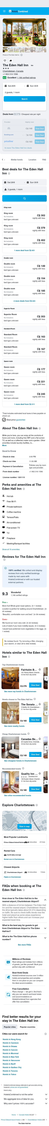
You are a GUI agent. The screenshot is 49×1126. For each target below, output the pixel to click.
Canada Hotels (24, 1115)
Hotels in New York (11, 1057)
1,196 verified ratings (26, 77)
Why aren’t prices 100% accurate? (19, 1103)
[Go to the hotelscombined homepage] (18, 11)
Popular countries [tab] (27, 1027)
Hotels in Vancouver (11, 1060)
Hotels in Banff (9, 1064)
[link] (20, 691)
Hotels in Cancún (10, 1050)
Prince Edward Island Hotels (10, 1120)
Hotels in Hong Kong (12, 1039)
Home (14, 1115)
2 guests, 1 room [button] (12, 92)
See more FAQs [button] (24, 944)
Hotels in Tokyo (9, 1074)
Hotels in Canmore (11, 1043)
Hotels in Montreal (10, 1053)
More (4, 445)
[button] (4, 11)
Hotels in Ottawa (10, 1046)
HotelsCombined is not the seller (18, 1094)
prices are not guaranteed (19, 1087)
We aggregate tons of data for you (19, 1098)
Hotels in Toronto (10, 1071)
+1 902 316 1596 (10, 74)
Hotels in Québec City (12, 1067)
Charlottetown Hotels (35, 1120)
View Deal (35, 685)
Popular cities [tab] (10, 1027)
